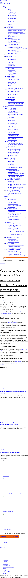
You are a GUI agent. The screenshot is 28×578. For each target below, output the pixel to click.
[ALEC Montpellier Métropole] (6, 3)
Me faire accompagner (13, 129)
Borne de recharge (12, 138)
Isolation (10, 80)
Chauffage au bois (12, 71)
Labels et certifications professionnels (16, 102)
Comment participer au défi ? (14, 246)
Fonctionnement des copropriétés (15, 124)
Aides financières (11, 100)
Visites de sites (11, 64)
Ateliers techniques (12, 202)
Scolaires (5, 236)
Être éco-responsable (12, 36)
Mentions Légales (6, 565)
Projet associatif (11, 13)
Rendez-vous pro (11, 161)
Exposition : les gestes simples (14, 225)
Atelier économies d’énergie (14, 42)
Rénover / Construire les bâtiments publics (17, 210)
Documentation (11, 164)
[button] (3, 259)
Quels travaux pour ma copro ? (13, 131)
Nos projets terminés (11, 45)
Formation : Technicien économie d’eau (16, 231)
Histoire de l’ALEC (12, 12)
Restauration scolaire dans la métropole (16, 255)
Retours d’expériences (12, 220)
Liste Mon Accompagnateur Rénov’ (15, 103)
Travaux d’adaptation (12, 140)
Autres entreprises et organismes (13, 179)
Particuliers (5, 55)
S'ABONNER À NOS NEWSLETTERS (10, 536)
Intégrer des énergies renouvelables (14, 67)
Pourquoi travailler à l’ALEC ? (14, 23)
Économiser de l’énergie (13, 153)
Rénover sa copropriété (8, 511)
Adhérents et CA (11, 16)
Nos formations (9, 27)
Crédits (4, 568)
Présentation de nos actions (12, 237)
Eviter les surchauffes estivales (14, 193)
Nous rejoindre (9, 20)
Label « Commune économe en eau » (16, 205)
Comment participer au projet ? (14, 252)
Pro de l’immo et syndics (11, 169)
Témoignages (11, 77)
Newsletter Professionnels (13, 159)
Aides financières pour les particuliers (16, 166)
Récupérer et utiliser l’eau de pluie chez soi (10, 452)
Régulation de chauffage (13, 94)
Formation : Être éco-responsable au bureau (17, 182)
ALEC (4, 6)
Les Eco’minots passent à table (13, 249)
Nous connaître (9, 7)
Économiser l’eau (11, 96)
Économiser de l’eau (12, 155)
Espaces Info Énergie (16, 311)
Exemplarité (10, 26)
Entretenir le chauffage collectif (14, 149)
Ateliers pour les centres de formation (16, 163)
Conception (10, 86)
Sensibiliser (8, 222)
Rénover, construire (10, 76)
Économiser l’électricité (13, 93)
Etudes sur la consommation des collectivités (18, 217)
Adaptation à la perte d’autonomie (15, 88)
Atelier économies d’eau (13, 44)
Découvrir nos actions (11, 56)
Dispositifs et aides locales (13, 219)
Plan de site (5, 564)
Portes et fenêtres (12, 82)
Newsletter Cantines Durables (14, 254)
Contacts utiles (11, 117)
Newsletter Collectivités (13, 204)
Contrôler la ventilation (13, 135)
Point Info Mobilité (12, 59)
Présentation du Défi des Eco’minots (16, 245)
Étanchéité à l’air (11, 83)
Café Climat (10, 62)
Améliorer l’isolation (12, 132)
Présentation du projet (12, 251)
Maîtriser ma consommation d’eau (15, 194)
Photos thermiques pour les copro (15, 114)
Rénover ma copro (10, 118)
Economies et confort (11, 89)
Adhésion (10, 24)
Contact (4, 257)
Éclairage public (11, 211)
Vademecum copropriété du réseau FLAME (17, 48)
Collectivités (5, 196)
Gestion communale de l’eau (14, 214)
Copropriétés (5, 106)
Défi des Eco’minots (12, 226)
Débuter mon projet (12, 121)
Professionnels (6, 156)
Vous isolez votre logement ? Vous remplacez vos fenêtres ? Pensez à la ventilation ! (13, 280)
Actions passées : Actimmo (14, 178)
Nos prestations (9, 38)
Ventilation (10, 85)
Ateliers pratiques (11, 65)
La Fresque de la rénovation (14, 39)
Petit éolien (10, 74)
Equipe (9, 9)
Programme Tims (11, 181)
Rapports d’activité (12, 15)
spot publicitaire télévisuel (5, 313)
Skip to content (3, 0)
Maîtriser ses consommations (12, 147)
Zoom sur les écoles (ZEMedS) (14, 51)
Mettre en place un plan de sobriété (15, 32)
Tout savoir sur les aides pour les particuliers (12, 493)
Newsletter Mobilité (12, 61)
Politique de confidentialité (8, 567)
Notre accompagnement (13, 201)
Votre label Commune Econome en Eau (16, 30)
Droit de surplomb (12, 126)
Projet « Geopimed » (12, 53)
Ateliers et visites (11, 111)
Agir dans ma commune (11, 208)
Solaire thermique (11, 70)
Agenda (9, 10)
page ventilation (18, 361)
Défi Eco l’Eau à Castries (13, 228)
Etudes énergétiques (12, 123)
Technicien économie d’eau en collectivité (17, 29)
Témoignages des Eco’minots (14, 248)
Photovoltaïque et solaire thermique (15, 137)
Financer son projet (10, 99)
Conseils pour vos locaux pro (12, 190)
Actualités (2, 388)
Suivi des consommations (13, 152)
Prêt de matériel (11, 97)
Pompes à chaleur (12, 73)
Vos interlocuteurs (12, 109)
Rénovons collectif (12, 50)
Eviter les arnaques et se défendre (15, 105)
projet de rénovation (12, 322)
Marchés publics (6, 571)
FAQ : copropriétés (12, 128)
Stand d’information (12, 41)
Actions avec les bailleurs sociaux (15, 47)
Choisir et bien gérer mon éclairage (15, 191)
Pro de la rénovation (10, 158)
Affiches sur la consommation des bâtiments (17, 223)
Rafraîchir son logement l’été (14, 91)
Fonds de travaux (11, 146)
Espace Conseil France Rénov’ (14, 58)
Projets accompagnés (12, 115)
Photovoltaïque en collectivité (14, 213)
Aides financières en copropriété (15, 143)
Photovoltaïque (11, 68)
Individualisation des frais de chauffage (16, 150)
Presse (4, 570)
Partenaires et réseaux (13, 18)
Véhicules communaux (13, 216)
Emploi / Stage (11, 21)
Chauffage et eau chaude (13, 79)
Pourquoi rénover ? (12, 120)
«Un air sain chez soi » (14, 363)
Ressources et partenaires (13, 242)
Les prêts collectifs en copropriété (15, 144)
